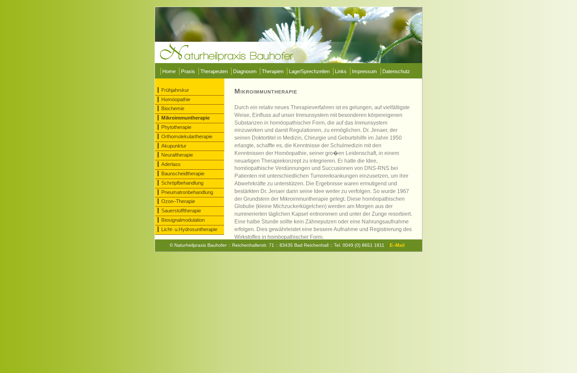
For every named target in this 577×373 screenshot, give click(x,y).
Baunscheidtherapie (182, 173)
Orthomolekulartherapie (186, 136)
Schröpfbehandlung (182, 183)
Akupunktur (173, 146)
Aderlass (171, 164)
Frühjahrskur (175, 90)
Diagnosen (244, 71)
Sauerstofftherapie (181, 210)
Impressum (364, 71)
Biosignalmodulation (183, 220)
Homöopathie (175, 99)
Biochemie (172, 108)
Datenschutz (396, 71)
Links (341, 71)
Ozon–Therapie (178, 201)
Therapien (272, 71)
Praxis (188, 71)
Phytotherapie (176, 127)
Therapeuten (214, 71)
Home (169, 71)
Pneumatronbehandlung (187, 192)
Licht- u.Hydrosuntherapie (189, 229)
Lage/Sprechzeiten (309, 71)
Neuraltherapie (177, 155)
